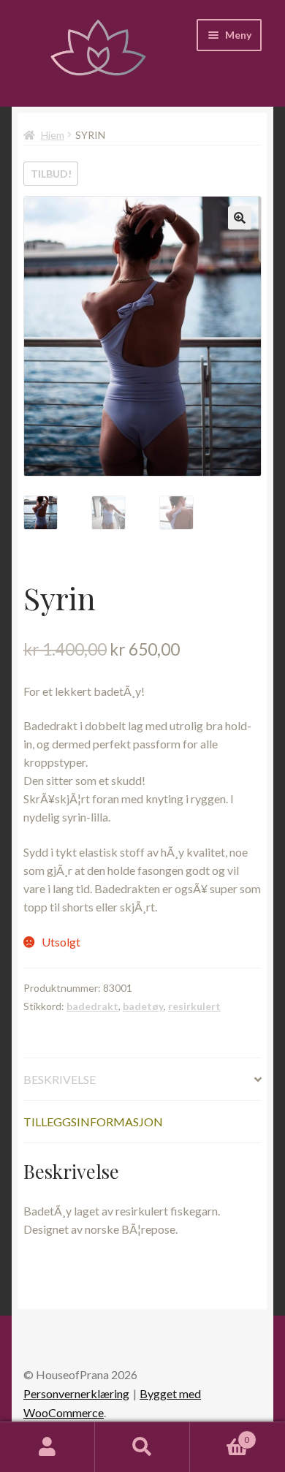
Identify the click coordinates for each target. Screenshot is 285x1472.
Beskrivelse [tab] (59, 1079)
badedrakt (92, 1006)
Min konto (47, 1447)
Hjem (52, 135)
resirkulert (194, 1006)
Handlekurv (219, 1434)
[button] (239, 217)
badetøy (143, 1006)
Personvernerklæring (76, 1393)
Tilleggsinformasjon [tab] (93, 1121)
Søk (142, 1447)
